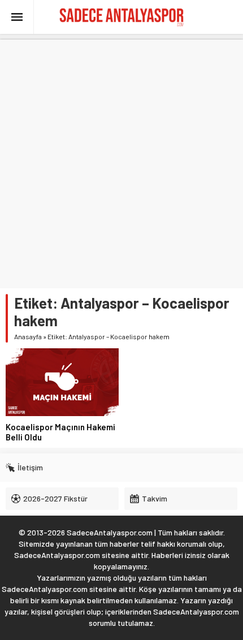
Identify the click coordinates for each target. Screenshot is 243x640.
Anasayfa (28, 336)
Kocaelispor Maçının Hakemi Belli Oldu (60, 432)
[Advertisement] (121, 161)
